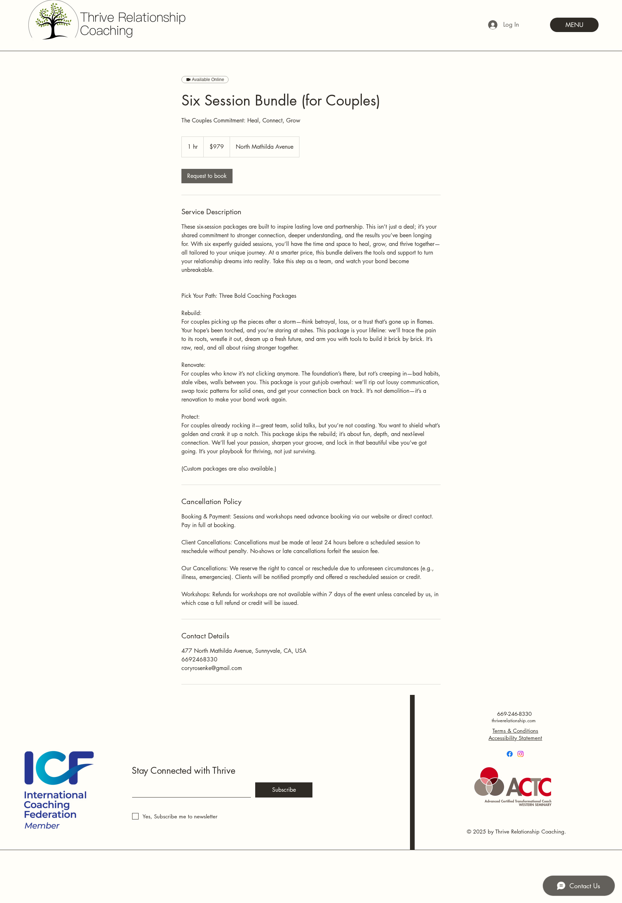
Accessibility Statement (515, 737)
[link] (207, 176)
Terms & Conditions (515, 730)
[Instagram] (520, 754)
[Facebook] (510, 754)
